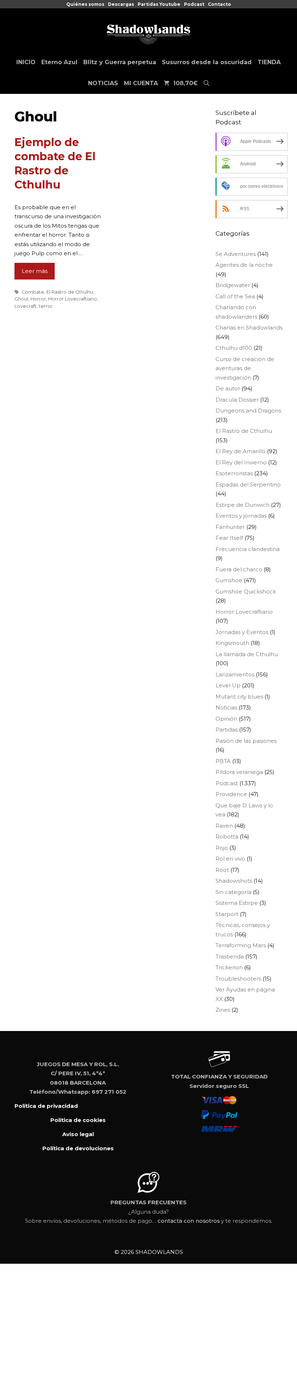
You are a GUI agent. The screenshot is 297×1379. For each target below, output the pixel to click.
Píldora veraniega (239, 772)
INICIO (25, 62)
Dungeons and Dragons (248, 410)
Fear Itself (229, 537)
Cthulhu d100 (234, 347)
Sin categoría (233, 892)
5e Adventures (236, 253)
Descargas (121, 4)
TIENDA (269, 62)
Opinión (226, 718)
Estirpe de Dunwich (242, 504)
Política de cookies (78, 1120)
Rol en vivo (230, 858)
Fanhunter (230, 526)
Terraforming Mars (241, 945)
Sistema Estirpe (237, 902)
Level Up (228, 685)
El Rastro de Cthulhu (69, 292)
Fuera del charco (239, 569)
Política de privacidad (46, 1105)
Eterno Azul (59, 62)
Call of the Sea (235, 296)
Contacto (219, 4)
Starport (227, 914)
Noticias (226, 707)
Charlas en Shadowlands (249, 327)
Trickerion (229, 967)
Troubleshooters (238, 978)
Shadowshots (234, 880)
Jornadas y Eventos (242, 632)
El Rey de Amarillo (240, 451)
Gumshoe (229, 580)
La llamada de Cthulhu (247, 654)
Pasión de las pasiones (246, 740)
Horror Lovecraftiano (72, 299)
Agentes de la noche (244, 264)
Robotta (227, 836)
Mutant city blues (239, 696)
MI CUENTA (141, 83)
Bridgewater (233, 285)
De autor (228, 388)
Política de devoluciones (78, 1148)
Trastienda (230, 956)
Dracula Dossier (237, 399)
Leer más (34, 271)
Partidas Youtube (159, 4)
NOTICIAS (103, 83)
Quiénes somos (85, 4)
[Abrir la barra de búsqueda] (206, 83)
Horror (38, 299)
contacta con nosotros (188, 1220)
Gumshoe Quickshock (246, 591)
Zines (223, 1009)
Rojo (222, 847)
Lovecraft (25, 306)
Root (222, 869)
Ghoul (21, 299)
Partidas (227, 729)
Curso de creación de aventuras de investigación (245, 368)
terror (46, 306)
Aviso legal (78, 1134)
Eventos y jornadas (241, 515)
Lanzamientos (235, 674)
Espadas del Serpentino (248, 484)
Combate (33, 292)
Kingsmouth (232, 642)
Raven (224, 825)
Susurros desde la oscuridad (207, 62)
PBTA (223, 761)
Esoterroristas (234, 473)
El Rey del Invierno (241, 462)
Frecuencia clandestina (248, 549)
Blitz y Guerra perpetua (119, 62)
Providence (231, 794)
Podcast (194, 4)
